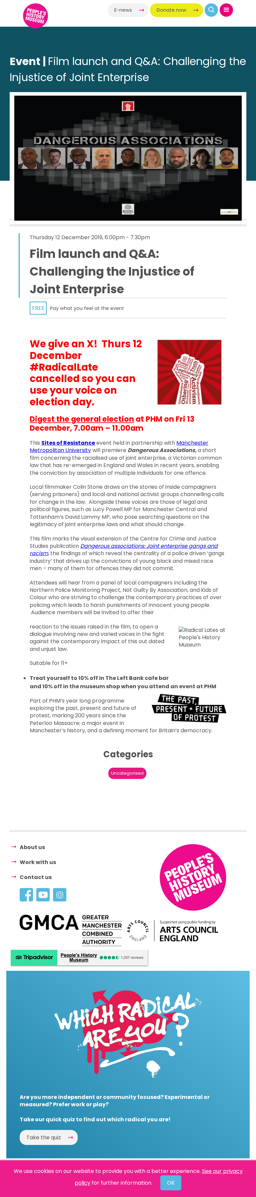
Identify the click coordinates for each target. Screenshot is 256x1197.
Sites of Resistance (68, 443)
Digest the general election (82, 419)
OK (171, 1183)
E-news (123, 10)
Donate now (171, 10)
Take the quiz (43, 1137)
